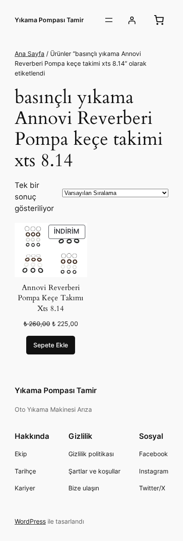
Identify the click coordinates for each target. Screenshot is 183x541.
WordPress (30, 521)
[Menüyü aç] (108, 20)
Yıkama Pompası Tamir (49, 20)
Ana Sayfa (29, 53)
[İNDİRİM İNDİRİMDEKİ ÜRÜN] (51, 249)
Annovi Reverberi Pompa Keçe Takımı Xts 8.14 (51, 298)
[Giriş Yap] (132, 20)
